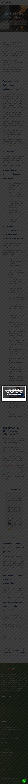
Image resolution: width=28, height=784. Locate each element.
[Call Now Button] (24, 781)
